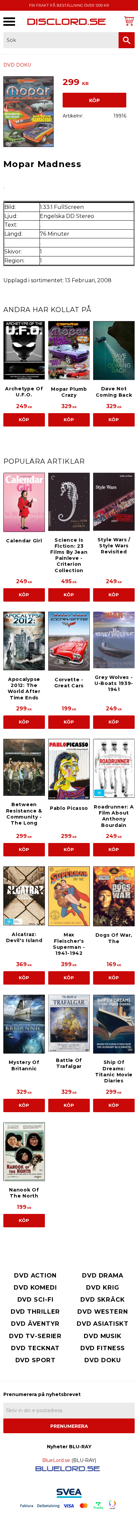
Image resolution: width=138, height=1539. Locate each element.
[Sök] (127, 40)
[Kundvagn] (128, 20)
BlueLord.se (56, 1460)
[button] (9, 21)
